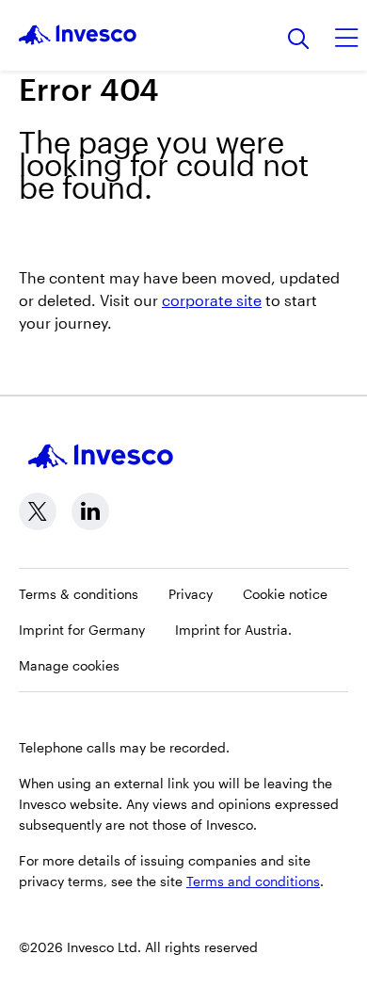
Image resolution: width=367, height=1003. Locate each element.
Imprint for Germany (82, 630)
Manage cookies (69, 665)
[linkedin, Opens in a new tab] (90, 511)
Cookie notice (285, 594)
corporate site (212, 300)
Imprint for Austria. (233, 630)
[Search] (298, 40)
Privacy (190, 594)
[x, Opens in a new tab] (37, 511)
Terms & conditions (78, 594)
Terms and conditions (253, 881)
